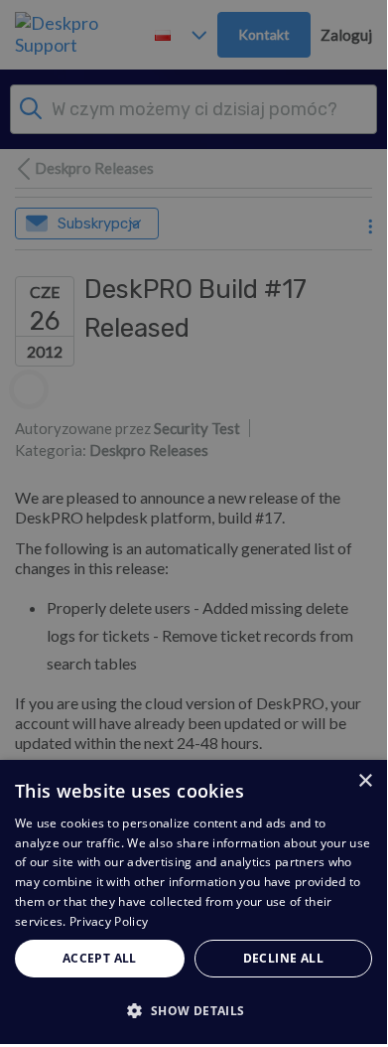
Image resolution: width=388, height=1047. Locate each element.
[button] (193, 1009)
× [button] (364, 781)
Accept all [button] (100, 958)
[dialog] (193, 902)
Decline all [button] (283, 958)
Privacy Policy (108, 921)
